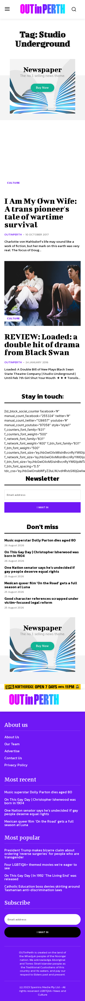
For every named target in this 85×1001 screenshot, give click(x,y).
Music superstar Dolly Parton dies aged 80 (40, 540)
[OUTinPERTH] (42, 9)
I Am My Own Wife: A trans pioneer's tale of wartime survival (40, 212)
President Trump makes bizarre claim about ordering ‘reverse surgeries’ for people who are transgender (41, 853)
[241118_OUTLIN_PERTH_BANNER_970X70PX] (42, 687)
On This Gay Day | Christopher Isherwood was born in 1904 (41, 553)
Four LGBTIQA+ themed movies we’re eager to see (40, 866)
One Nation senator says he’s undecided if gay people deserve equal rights (39, 569)
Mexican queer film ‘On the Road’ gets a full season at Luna (40, 585)
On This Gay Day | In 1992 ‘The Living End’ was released (40, 877)
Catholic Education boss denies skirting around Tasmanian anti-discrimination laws (42, 888)
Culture (13, 183)
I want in (42, 507)
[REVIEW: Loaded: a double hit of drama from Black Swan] (42, 293)
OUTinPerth (13, 234)
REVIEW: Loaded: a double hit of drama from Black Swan (42, 344)
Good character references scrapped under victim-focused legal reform (41, 600)
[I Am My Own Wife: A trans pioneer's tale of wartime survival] (42, 157)
